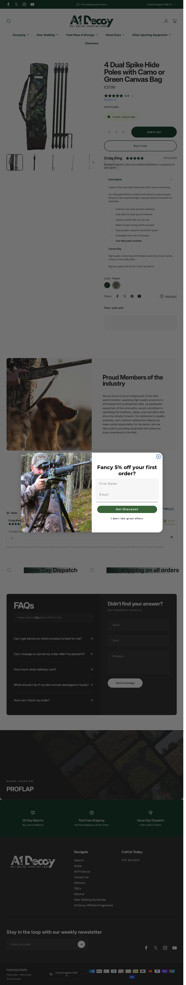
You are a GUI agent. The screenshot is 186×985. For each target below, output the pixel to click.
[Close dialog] (158, 456)
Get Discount (127, 509)
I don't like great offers (127, 518)
